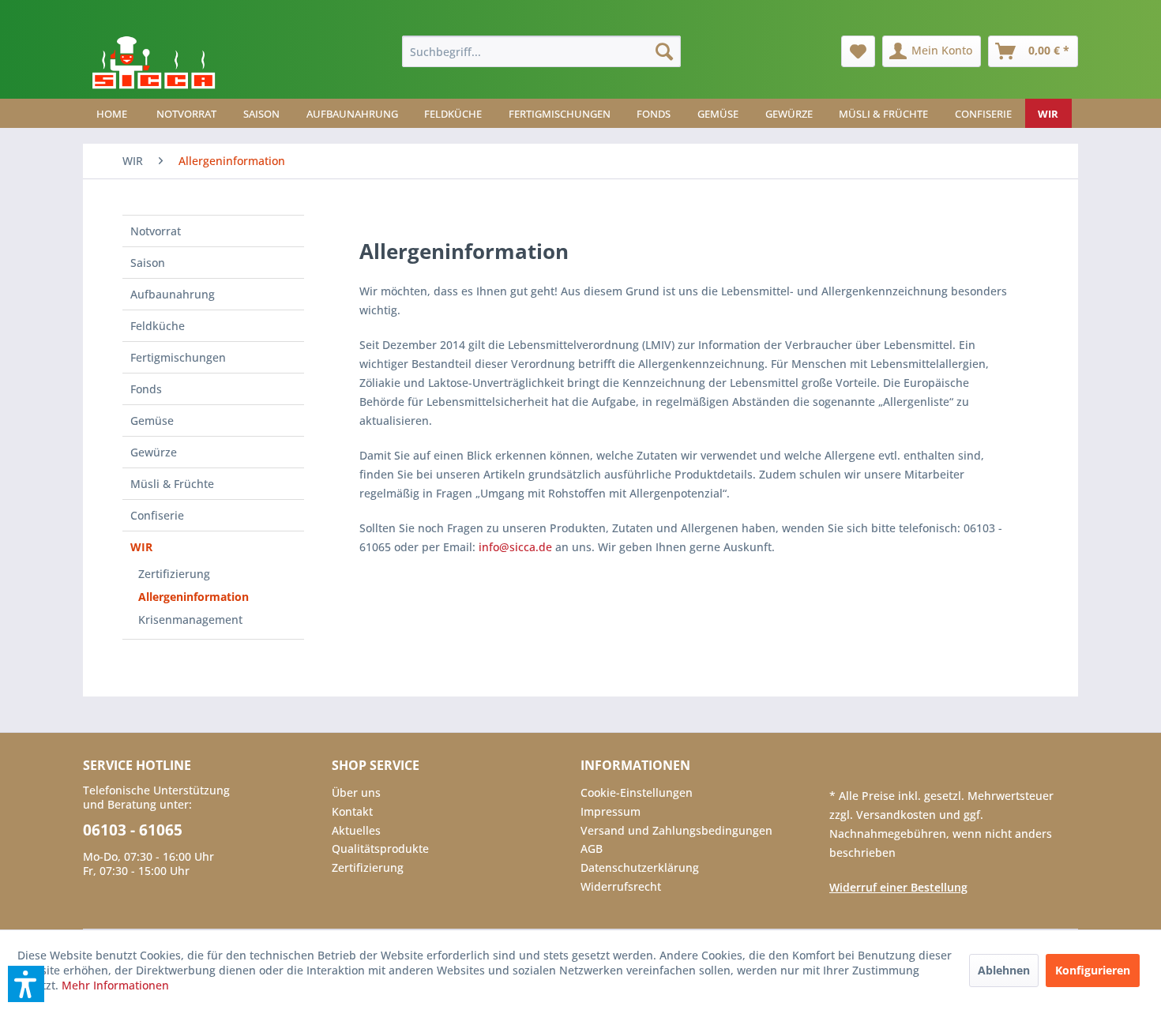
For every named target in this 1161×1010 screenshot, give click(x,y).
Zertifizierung (174, 573)
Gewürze (153, 452)
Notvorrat (155, 230)
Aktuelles (356, 830)
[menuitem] (541, 51)
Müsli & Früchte (172, 483)
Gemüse (152, 420)
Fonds (146, 388)
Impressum (610, 811)
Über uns (356, 792)
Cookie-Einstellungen (636, 792)
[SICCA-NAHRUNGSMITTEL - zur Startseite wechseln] (153, 63)
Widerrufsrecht (620, 886)
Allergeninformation (193, 596)
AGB (591, 848)
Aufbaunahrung (172, 294)
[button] (26, 984)
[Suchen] (664, 51)
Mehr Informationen (115, 985)
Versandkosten (897, 814)
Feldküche (157, 325)
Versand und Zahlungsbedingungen (676, 830)
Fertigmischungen (178, 357)
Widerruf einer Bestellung (898, 887)
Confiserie (157, 515)
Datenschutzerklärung (639, 867)
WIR (141, 546)
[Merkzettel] (858, 51)
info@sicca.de (515, 546)
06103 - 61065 (132, 830)
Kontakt (352, 811)
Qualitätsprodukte (380, 848)
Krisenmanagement (190, 619)
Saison (147, 262)
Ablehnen (1004, 970)
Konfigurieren (1092, 970)
